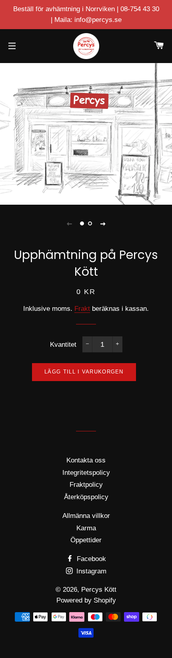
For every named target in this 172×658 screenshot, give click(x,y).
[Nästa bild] (103, 223)
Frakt (82, 308)
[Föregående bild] (69, 223)
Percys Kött (98, 589)
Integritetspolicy (86, 472)
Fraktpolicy (86, 484)
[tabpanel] (86, 133)
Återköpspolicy (86, 497)
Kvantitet (63, 344)
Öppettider (86, 540)
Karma (86, 528)
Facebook (90, 559)
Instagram (90, 571)
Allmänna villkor (86, 516)
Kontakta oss (86, 460)
